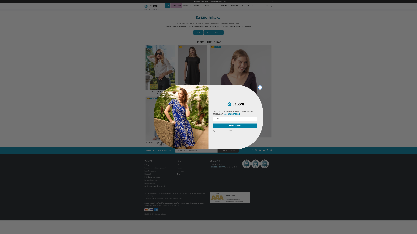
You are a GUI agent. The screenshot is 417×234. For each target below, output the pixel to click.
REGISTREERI (235, 125)
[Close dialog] (260, 87)
